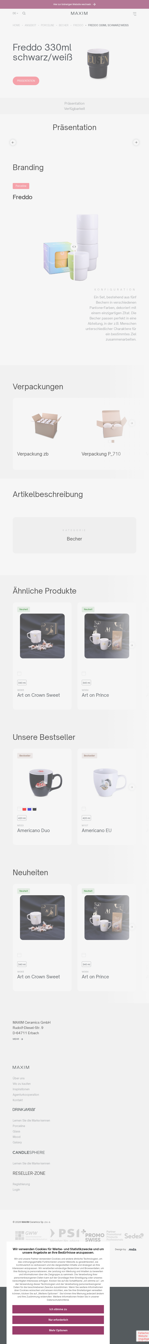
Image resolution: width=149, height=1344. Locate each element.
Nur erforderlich (58, 1319)
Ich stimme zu (58, 1309)
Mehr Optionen (58, 1330)
